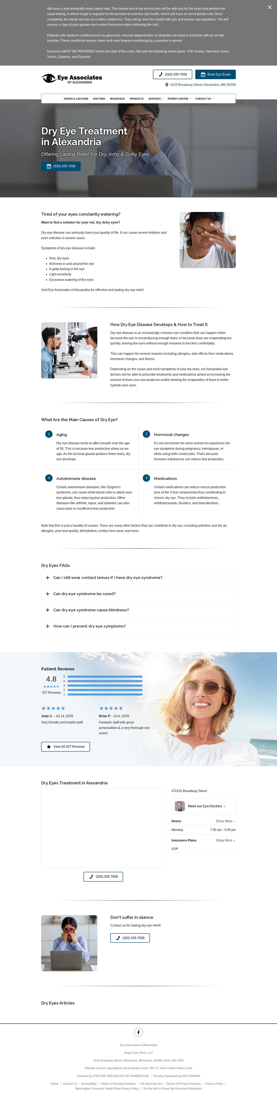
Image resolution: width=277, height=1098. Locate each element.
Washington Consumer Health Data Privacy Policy (107, 1088)
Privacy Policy (214, 1083)
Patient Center (178, 98)
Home (54, 1083)
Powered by (113, 1076)
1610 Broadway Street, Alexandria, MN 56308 (202, 84)
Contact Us (203, 98)
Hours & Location (76, 98)
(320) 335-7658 (173, 1060)
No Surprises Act (151, 1083)
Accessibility (89, 1083)
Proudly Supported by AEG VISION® (177, 1076)
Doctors (99, 98)
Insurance (117, 98)
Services (154, 98)
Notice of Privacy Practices (184, 1083)
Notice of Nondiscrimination (118, 1083)
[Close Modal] (269, 7)
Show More (224, 821)
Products (137, 98)
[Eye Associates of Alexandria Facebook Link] (138, 1032)
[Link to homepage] (81, 78)
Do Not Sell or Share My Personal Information (172, 1088)
